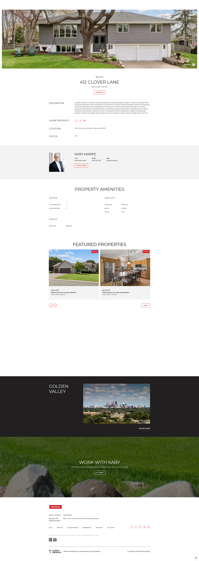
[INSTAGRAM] (135, 527)
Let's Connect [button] (99, 472)
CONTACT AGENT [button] (81, 165)
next (12, 64)
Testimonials (99, 527)
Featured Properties (72, 527)
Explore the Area (144, 428)
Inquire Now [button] (99, 92)
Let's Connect (111, 527)
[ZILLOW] (148, 527)
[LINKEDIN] (140, 527)
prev (7, 64)
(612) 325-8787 (96, 160)
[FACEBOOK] (131, 527)
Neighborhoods (87, 527)
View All (145, 305)
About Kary (60, 527)
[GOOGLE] (144, 527)
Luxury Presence (94, 551)
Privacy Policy (145, 551)
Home (50, 527)
